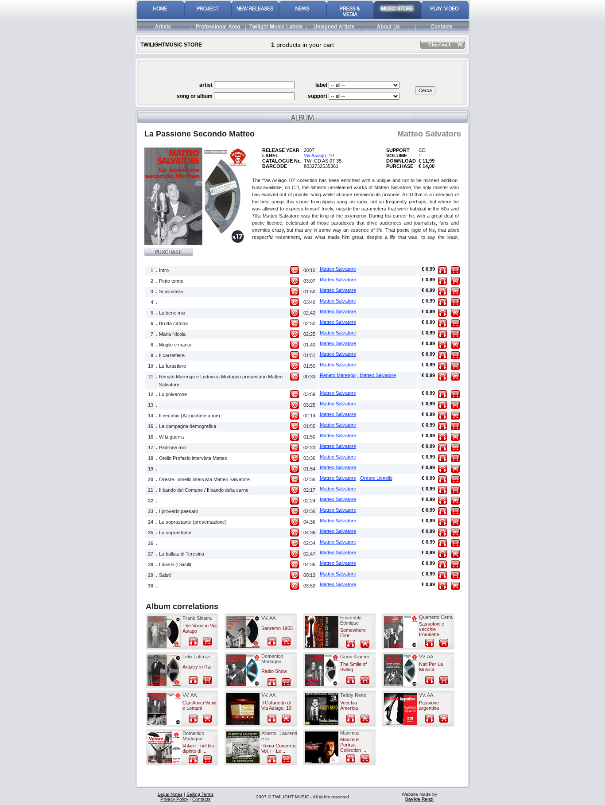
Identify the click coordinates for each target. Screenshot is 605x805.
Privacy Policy (174, 799)
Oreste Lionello (376, 478)
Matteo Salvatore (338, 269)
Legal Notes (170, 794)
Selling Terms (199, 794)
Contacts (201, 799)
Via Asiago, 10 (319, 155)
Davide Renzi (419, 799)
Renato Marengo (338, 375)
